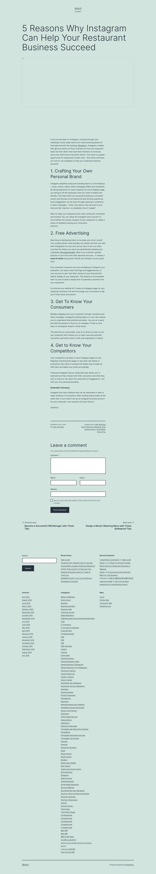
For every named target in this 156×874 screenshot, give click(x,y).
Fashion (64, 649)
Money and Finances (69, 711)
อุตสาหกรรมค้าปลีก (68, 852)
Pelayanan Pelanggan (69, 726)
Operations (65, 723)
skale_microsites (58, 427)
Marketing (102, 424)
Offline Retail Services (69, 717)
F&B (96, 424)
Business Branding (68, 606)
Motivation (65, 714)
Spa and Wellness (67, 788)
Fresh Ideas (65, 655)
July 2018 (25, 655)
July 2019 (25, 622)
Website (53, 489)
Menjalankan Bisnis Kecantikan (72, 708)
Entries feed (104, 600)
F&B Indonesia (66, 646)
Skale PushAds (66, 778)
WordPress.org (105, 606)
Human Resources (68, 674)
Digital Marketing (67, 615)
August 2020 (27, 600)
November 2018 (28, 643)
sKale (78, 8)
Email (82, 478)
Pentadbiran (65, 732)
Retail (63, 751)
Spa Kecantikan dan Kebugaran (73, 791)
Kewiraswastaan (67, 692)
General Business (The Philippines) (74, 668)
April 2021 (26, 597)
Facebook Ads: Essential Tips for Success (77, 563)
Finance (64, 652)
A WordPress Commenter (109, 560)
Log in (102, 597)
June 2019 (26, 625)
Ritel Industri (65, 766)
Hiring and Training (68, 671)
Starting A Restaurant (69, 800)
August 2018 (27, 652)
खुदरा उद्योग (64, 831)
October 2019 (27, 615)
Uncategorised (66, 815)
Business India (66, 609)
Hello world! (65, 560)
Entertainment (66, 631)
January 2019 (27, 637)
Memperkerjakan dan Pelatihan (72, 705)
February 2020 (27, 609)
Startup (64, 803)
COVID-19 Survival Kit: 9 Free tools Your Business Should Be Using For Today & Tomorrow (76, 572)
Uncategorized (66, 824)
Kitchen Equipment (68, 695)
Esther (102, 563)
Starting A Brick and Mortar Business (75, 794)
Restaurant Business (68, 748)
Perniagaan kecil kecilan (70, 738)
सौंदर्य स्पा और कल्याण (67, 837)
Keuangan (64, 689)
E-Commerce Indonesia (70, 628)
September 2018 (28, 649)
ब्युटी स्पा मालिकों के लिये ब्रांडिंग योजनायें (121, 578)
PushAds (64, 741)
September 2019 (28, 618)
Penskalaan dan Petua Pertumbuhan (74, 729)
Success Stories (67, 806)
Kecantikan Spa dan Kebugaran (73, 686)
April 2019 (26, 631)
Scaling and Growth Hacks (71, 769)
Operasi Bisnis (66, 720)
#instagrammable (67, 252)
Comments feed (106, 603)
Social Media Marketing (70, 785)
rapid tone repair (106, 581)
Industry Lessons (67, 677)
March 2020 (26, 606)
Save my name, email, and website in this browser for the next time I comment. (77, 502)
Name (53, 478)
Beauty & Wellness (68, 597)
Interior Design (66, 680)
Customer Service (67, 612)
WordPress (129, 865)
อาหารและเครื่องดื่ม (68, 849)
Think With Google (68, 812)
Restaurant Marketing (93, 427)
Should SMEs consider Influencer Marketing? (78, 566)
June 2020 (26, 603)
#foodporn (82, 145)
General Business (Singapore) (72, 665)
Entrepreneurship (67, 634)
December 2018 (28, 640)
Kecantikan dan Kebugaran (71, 683)
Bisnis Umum (66, 600)
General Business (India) (70, 662)
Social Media (100, 429)
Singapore (65, 775)
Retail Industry (66, 754)
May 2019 (25, 628)
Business (64, 603)
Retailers (64, 760)
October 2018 (27, 646)
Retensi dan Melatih (68, 763)
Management (66, 698)
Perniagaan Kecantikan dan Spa (73, 735)
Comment (54, 455)
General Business (67, 658)
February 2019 (27, 634)
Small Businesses (67, 781)
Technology (65, 809)
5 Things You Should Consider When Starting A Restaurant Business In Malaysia (115, 566)
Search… (25, 556)
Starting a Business (68, 797)
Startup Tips (101, 432)
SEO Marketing (66, 772)
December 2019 (28, 612)
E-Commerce (66, 625)
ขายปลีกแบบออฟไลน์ (68, 840)
